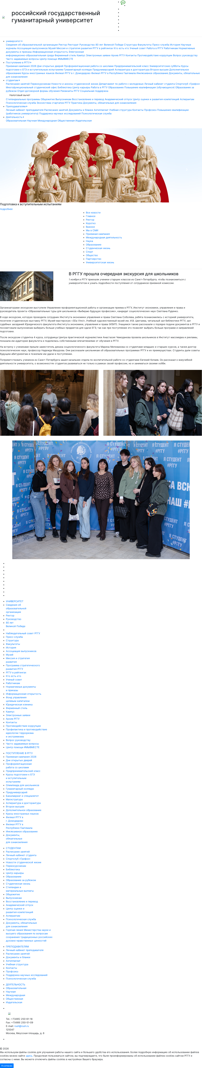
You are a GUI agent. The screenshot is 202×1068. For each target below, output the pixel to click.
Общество (92, 255)
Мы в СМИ (92, 230)
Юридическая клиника (19, 704)
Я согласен (6, 1065)
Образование (116, 87)
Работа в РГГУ (155, 48)
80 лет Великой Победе (109, 44)
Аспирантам (187, 99)
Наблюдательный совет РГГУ (23, 633)
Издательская (83, 120)
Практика (76, 102)
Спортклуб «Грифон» (188, 83)
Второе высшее (159, 69)
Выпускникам (63, 99)
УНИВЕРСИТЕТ (14, 601)
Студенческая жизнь (98, 248)
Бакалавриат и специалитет (22, 795)
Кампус (81, 55)
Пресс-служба (160, 44)
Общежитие (48, 99)
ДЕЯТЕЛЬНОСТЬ (15, 984)
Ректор (63, 44)
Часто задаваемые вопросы (22, 58)
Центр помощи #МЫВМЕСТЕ (56, 58)
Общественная (66, 120)
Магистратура (14, 799)
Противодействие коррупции (154, 55)
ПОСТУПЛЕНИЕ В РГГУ (19, 753)
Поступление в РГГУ (18, 62)
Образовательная (16, 120)
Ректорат (73, 44)
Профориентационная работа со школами (89, 66)
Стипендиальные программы (23, 99)
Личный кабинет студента (159, 83)
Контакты (131, 55)
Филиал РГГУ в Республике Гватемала (113, 73)
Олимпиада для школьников (22, 785)
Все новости (93, 212)
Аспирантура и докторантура (132, 69)
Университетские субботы (165, 66)
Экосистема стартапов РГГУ (53, 102)
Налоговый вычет (19, 95)
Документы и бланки (81, 109)
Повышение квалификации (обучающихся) (149, 87)
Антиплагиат (101, 109)
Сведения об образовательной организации (32, 44)
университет (14, 41)
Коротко (91, 223)
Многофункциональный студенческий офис (31, 87)
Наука (89, 241)
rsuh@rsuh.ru (21, 1026)
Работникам (171, 48)
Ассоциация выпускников (32, 48)
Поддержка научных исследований (60, 113)
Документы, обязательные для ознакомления (109, 102)
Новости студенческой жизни (23, 862)
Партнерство (93, 258)
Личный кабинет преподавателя (24, 109)
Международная (47, 120)
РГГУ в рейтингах (103, 48)
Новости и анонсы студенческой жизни (74, 83)
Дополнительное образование (23, 810)
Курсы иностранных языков (38, 73)
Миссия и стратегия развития (74, 48)
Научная (32, 120)
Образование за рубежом (21, 880)
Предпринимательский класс (131, 66)
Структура (130, 44)
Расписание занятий (18, 83)
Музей (52, 48)
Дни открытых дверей (50, 66)
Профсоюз (150, 109)
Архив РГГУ (118, 55)
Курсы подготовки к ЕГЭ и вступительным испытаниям (20, 778)
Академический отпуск (118, 99)
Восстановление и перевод (88, 99)
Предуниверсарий (103, 69)
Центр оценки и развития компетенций (156, 99)
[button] (15, 169)
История (175, 44)
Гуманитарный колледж (78, 69)
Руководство (87, 44)
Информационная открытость (50, 51)
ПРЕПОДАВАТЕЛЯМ (17, 946)
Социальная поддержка (94, 90)
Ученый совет (138, 48)
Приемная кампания (98, 233)
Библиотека (65, 87)
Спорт (89, 251)
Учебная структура (120, 109)
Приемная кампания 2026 (21, 66)
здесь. (29, 1055)
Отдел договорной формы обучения (38, 90)
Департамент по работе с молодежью (121, 83)
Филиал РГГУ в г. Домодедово (73, 73)
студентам (12, 80)
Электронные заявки (98, 55)
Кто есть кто (121, 48)
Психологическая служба (21, 102)
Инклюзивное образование (152, 73)
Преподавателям (16, 106)
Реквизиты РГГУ (69, 90)
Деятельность (14, 117)
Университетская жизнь (100, 262)
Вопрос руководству (185, 55)
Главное (90, 216)
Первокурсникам (40, 83)
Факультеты (145, 44)
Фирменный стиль (65, 55)
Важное (90, 226)
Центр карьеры (81, 87)
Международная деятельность (104, 237)
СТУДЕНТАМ (13, 848)
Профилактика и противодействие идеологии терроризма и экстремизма (26, 733)
